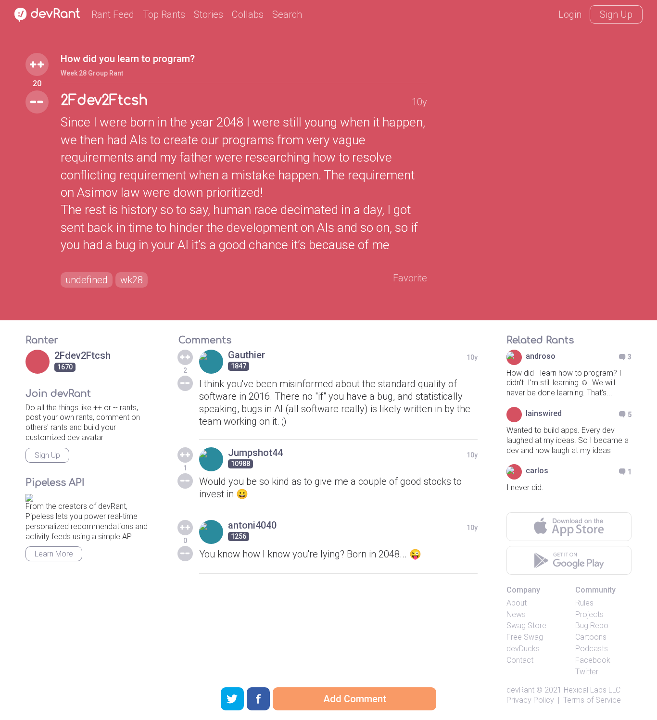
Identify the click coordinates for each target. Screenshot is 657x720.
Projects (589, 614)
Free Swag (524, 637)
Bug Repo (591, 625)
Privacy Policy (530, 700)
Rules (584, 602)
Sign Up (616, 14)
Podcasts (591, 648)
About (516, 602)
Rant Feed (112, 14)
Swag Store (526, 625)
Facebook (592, 660)
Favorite (410, 278)
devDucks (523, 648)
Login (569, 14)
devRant (520, 690)
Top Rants (164, 14)
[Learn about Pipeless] (29, 496)
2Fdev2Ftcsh (104, 100)
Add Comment (354, 699)
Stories (208, 14)
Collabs (248, 14)
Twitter (586, 671)
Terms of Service (592, 700)
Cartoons (590, 637)
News (516, 614)
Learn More (54, 553)
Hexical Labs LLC (592, 690)
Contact (519, 660)
